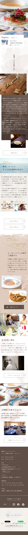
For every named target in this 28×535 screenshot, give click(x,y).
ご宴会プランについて (14, 440)
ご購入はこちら (14, 307)
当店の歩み (14, 153)
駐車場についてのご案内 (14, 499)
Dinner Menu (14, 227)
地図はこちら (6, 471)
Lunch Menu (14, 221)
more (13, 37)
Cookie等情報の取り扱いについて (14, 525)
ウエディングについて (14, 375)
